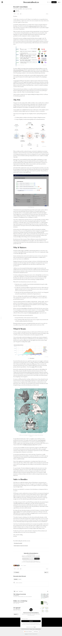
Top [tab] (14, 591)
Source (31, 148)
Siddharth (30, 596)
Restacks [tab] (19, 579)
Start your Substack (28, 631)
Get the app (36, 631)
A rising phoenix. (16, 595)
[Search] (48, 2)
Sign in (59, 2)
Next (45, 572)
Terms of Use (36, 623)
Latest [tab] (17, 591)
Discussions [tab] (21, 591)
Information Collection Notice (30, 624)
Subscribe (54, 2)
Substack (26, 633)
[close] (40, 608)
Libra (33, 513)
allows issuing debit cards (33, 312)
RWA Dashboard (32, 358)
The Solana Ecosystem (19, 594)
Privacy (31, 629)
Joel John (17, 10)
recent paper (16, 80)
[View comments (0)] (18, 14)
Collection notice (38, 629)
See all (15, 614)
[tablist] (17, 579)
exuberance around (32, 26)
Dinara (47, 309)
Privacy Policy (38, 624)
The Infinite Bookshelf (18, 543)
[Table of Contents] (1, 318)
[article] (31, 596)
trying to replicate (16, 511)
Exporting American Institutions (18, 602)
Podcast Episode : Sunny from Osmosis (21, 545)
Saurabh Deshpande (21, 596)
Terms (34, 629)
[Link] (12, 100)
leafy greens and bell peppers (18, 70)
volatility (32, 366)
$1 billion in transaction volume (29, 444)
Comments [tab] (15, 579)
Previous (17, 572)
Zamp (43, 309)
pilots (44, 70)
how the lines (24, 308)
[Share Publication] (50, 2)
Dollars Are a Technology (20, 601)
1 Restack (24, 565)
